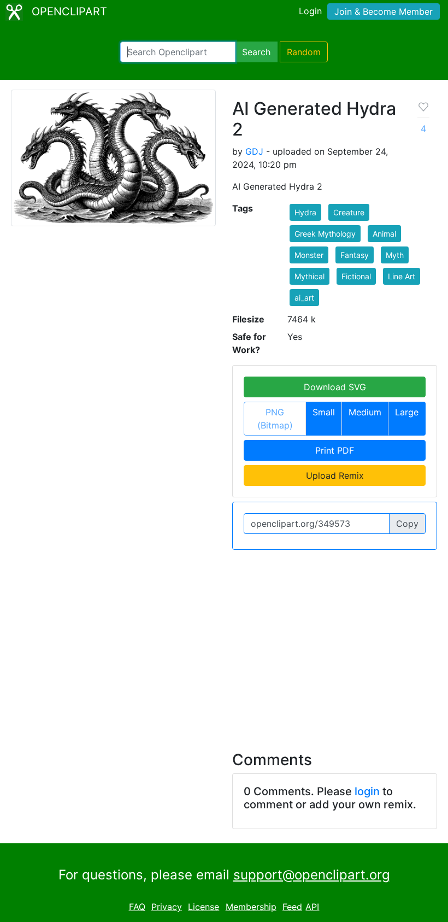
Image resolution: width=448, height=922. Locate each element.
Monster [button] (308, 255)
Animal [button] (384, 233)
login (367, 791)
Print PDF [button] (334, 450)
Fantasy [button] (354, 255)
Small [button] (324, 412)
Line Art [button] (401, 276)
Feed (292, 906)
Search (256, 51)
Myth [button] (395, 255)
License (203, 906)
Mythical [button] (309, 276)
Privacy (166, 906)
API (312, 906)
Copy (407, 523)
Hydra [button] (305, 212)
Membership (251, 906)
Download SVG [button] (335, 386)
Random (304, 51)
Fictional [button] (356, 276)
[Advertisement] (224, 643)
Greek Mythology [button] (325, 233)
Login (310, 10)
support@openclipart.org (311, 875)
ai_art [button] (304, 297)
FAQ (137, 906)
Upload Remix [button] (335, 475)
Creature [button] (348, 212)
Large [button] (406, 412)
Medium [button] (365, 412)
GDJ (254, 151)
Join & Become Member (383, 11)
